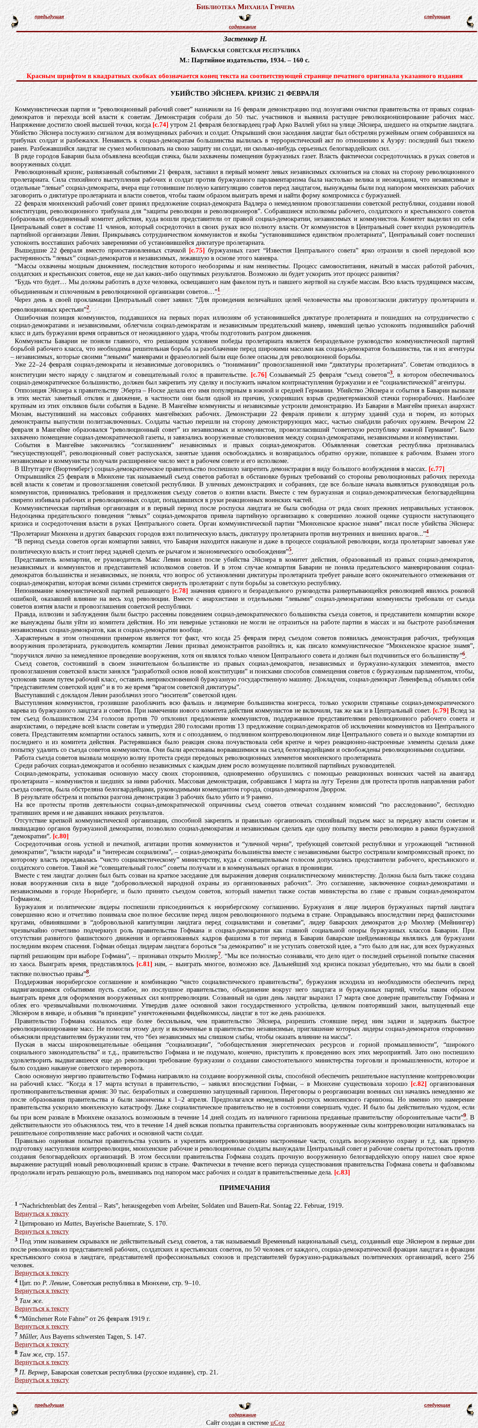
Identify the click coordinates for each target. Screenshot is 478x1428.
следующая (437, 16)
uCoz (277, 1422)
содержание (242, 26)
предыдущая (49, 16)
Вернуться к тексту (42, 1213)
